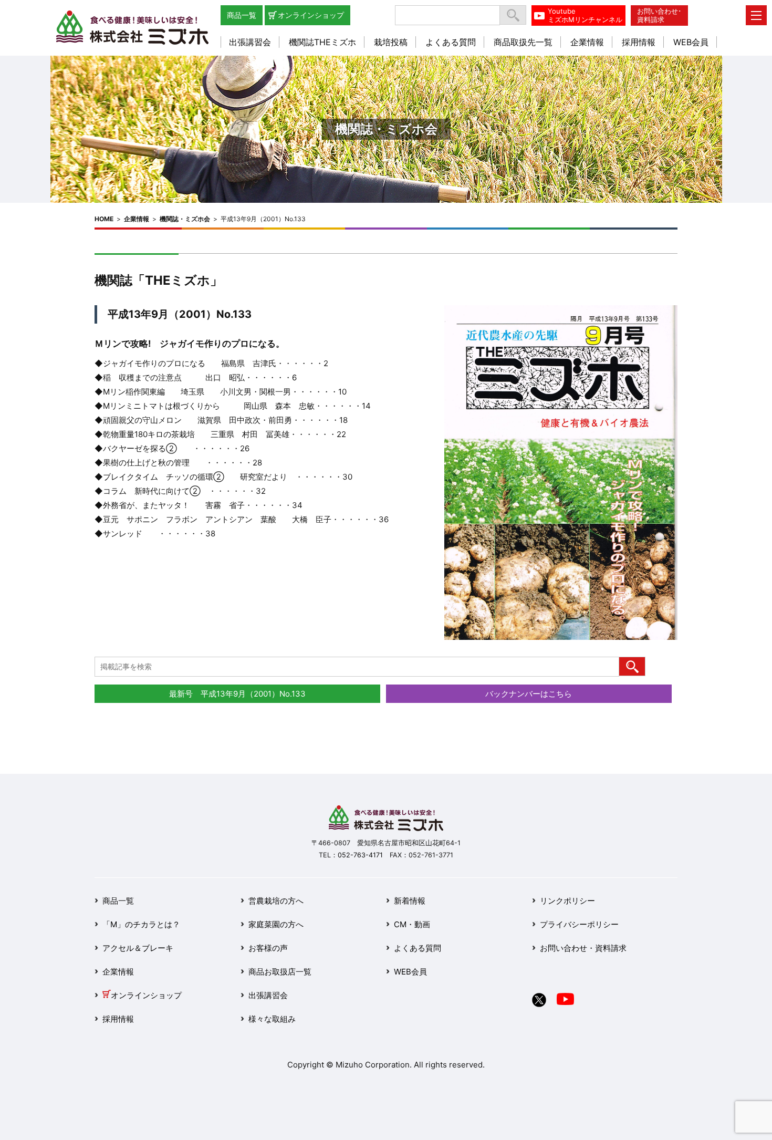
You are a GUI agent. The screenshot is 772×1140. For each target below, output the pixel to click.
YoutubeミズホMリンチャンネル (585, 15)
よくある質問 (450, 42)
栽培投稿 (391, 42)
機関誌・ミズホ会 (185, 219)
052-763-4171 (360, 855)
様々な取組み (272, 1019)
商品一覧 (241, 15)
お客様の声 (268, 948)
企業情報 (587, 42)
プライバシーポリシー (579, 924)
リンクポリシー (567, 901)
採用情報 (638, 42)
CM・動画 (412, 924)
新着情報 (409, 901)
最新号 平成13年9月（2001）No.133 (237, 694)
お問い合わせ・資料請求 (583, 948)
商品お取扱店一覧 (279, 972)
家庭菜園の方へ (276, 924)
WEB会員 (690, 42)
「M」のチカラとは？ (141, 924)
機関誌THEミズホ (322, 42)
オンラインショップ (311, 15)
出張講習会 (250, 42)
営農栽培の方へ (276, 901)
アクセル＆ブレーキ (137, 948)
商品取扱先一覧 (523, 42)
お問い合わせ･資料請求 (659, 15)
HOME (104, 219)
